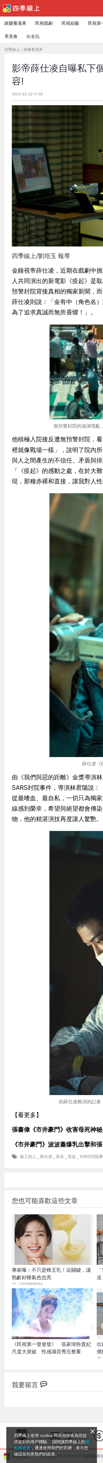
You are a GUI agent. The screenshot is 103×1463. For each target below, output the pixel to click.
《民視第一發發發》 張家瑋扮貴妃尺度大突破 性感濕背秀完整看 (51, 1347)
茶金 (60, 1156)
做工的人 (28, 1156)
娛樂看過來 (15, 23)
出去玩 (33, 36)
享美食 (11, 36)
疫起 (72, 1156)
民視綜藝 (70, 23)
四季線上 (12, 49)
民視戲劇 (44, 23)
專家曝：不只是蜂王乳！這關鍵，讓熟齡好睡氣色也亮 (51, 1273)
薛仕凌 (46, 1156)
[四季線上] (21, 8)
